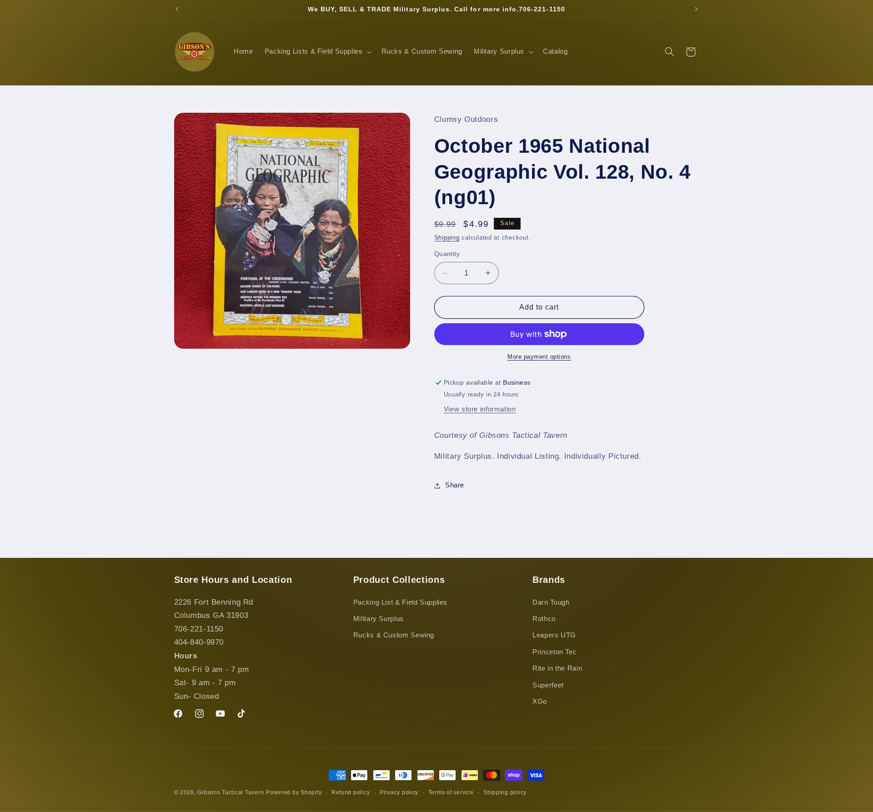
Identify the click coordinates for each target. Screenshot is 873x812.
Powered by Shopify (293, 792)
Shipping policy (505, 792)
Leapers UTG (554, 635)
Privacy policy (399, 792)
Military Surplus (378, 618)
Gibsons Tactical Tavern (230, 792)
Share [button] (454, 485)
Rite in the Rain (557, 668)
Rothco (544, 618)
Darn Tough (550, 602)
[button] (317, 52)
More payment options (539, 357)
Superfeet (548, 685)
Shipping (447, 238)
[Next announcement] (696, 9)
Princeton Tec (554, 652)
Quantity (447, 254)
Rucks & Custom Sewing (393, 635)
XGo (539, 701)
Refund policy (350, 792)
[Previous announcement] (177, 9)
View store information (480, 409)
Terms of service (451, 792)
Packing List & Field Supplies (400, 602)
